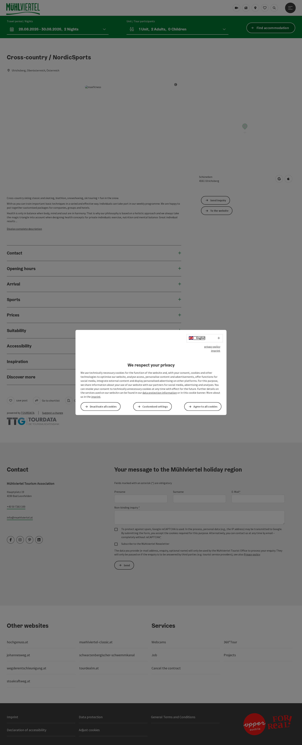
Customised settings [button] (155, 406)
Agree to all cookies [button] (205, 406)
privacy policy (212, 346)
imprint (215, 350)
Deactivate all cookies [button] (103, 406)
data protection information (159, 392)
